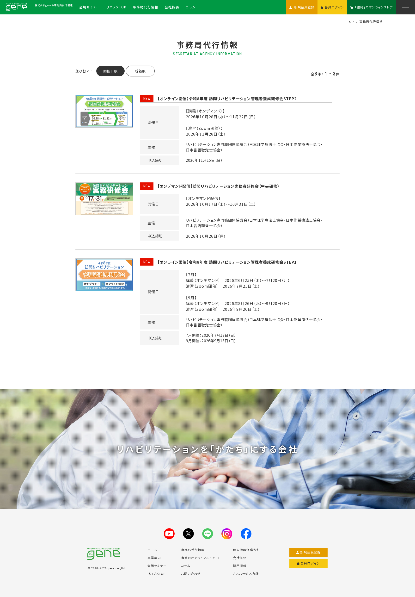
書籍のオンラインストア (198, 557)
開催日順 (110, 70)
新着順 (140, 70)
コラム (185, 565)
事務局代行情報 (193, 549)
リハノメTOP (156, 573)
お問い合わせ (191, 573)
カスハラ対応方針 (246, 573)
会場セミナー (157, 565)
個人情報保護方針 (246, 549)
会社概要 (239, 557)
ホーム (152, 549)
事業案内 (154, 557)
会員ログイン (310, 563)
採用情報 (239, 565)
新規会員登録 (310, 552)
